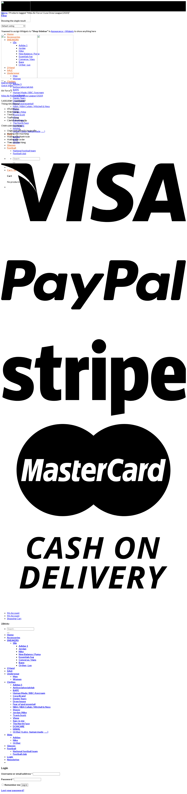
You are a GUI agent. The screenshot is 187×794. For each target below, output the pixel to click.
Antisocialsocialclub (23, 86)
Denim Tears (19, 98)
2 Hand (11, 668)
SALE (10, 670)
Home (10, 34)
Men (15, 676)
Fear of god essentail (23, 103)
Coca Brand (19, 695)
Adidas (16, 737)
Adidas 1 (23, 646)
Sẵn (15, 643)
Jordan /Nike (19, 111)
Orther (17, 742)
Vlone (16, 718)
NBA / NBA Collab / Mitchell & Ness (31, 106)
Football (11, 748)
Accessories (13, 637)
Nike (21, 651)
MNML (17, 128)
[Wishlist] (2, 80)
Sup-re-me (18, 720)
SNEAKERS (13, 640)
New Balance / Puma (30, 654)
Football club (20, 754)
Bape (21, 662)
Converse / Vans (27, 659)
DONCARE (18, 726)
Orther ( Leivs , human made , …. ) (30, 731)
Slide (9, 734)
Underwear (13, 673)
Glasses (11, 145)
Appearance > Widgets (62, 31)
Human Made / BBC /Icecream (28, 92)
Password (7, 779)
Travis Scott (19, 114)
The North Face (21, 122)
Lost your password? (12, 790)
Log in (24, 785)
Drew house (19, 701)
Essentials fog (26, 657)
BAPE (16, 89)
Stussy (16, 709)
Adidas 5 (17, 84)
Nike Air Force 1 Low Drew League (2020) (22, 95)
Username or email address (16, 773)
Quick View (7, 85)
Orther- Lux (25, 665)
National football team (25, 751)
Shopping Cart (14, 618)
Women (17, 78)
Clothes (11, 682)
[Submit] (8, 632)
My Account (13, 613)
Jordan (22, 648)
